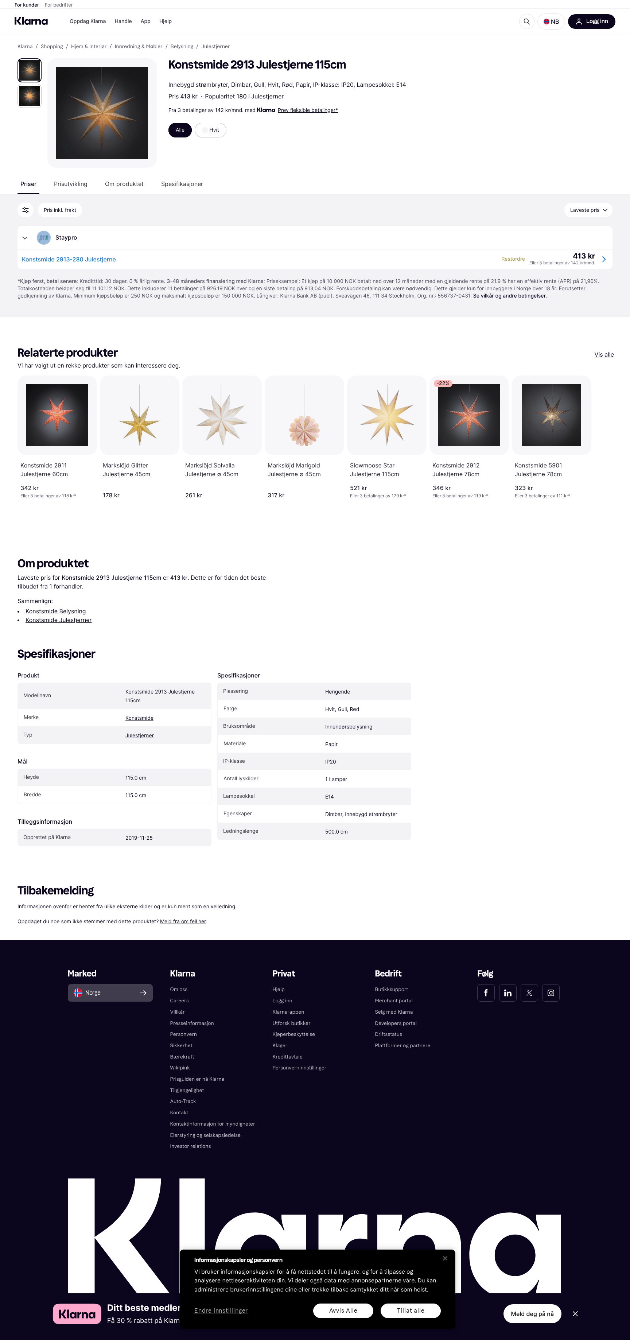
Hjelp (165, 21)
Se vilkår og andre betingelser (509, 296)
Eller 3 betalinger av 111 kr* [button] (542, 495)
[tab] (28, 184)
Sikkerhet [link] (181, 1045)
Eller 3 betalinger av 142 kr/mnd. (562, 262)
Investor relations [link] (190, 1146)
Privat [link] (284, 973)
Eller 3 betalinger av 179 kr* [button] (378, 495)
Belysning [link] (182, 47)
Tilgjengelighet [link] (187, 1090)
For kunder (27, 5)
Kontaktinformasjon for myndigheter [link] (212, 1124)
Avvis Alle (343, 1310)
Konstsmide (139, 718)
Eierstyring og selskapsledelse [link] (205, 1135)
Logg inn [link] (282, 1001)
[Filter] (26, 210)
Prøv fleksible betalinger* (308, 110)
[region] (317, 1289)
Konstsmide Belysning (56, 611)
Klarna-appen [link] (288, 1012)
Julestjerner (267, 96)
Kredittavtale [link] (288, 1057)
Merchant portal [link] (393, 1001)
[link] (486, 993)
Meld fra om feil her (183, 921)
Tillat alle (411, 1310)
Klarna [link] (25, 47)
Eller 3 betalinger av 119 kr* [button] (460, 495)
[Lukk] (445, 1258)
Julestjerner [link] (215, 47)
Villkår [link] (177, 1012)
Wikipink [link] (180, 1068)
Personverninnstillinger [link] (300, 1068)
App (146, 21)
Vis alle (604, 354)
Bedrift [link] (388, 973)
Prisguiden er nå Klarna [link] (197, 1079)
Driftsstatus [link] (388, 1034)
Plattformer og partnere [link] (402, 1045)
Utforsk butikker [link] (292, 1023)
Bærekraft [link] (182, 1057)
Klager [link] (280, 1045)
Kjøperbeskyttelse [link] (294, 1034)
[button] (551, 21)
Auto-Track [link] (183, 1101)
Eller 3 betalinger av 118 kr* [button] (48, 495)
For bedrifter (59, 5)
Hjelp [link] (279, 989)
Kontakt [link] (179, 1113)
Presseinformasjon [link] (192, 1023)
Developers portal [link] (395, 1023)
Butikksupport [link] (391, 989)
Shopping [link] (52, 47)
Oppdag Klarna (88, 21)
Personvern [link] (183, 1034)
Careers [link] (179, 1001)
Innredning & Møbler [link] (139, 47)
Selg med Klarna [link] (394, 1012)
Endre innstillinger (221, 1311)
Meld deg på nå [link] (532, 1313)
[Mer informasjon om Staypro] (25, 237)
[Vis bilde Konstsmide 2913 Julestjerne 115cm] (30, 70)
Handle (123, 21)
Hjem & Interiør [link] (89, 47)
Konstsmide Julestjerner (59, 620)
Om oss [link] (179, 989)
